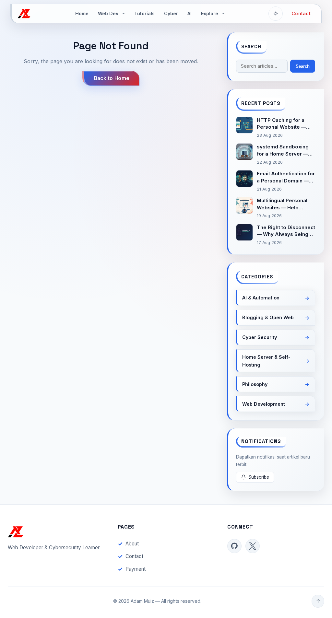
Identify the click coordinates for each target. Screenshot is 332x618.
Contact (301, 13)
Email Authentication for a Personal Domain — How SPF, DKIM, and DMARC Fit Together (286, 177)
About (132, 544)
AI (189, 13)
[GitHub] (234, 546)
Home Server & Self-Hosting (266, 360)
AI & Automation (260, 297)
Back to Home (112, 78)
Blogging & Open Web (268, 317)
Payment (135, 569)
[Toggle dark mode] (275, 13)
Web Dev (108, 13)
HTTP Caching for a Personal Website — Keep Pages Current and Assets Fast (281, 124)
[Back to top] (318, 601)
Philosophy (254, 384)
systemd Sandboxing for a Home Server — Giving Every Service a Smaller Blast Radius (284, 150)
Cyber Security (259, 337)
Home (82, 13)
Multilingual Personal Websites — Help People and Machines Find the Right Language (283, 204)
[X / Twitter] (252, 546)
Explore (209, 13)
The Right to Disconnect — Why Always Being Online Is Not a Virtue (286, 231)
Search (303, 66)
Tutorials (144, 13)
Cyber (171, 13)
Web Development (263, 404)
